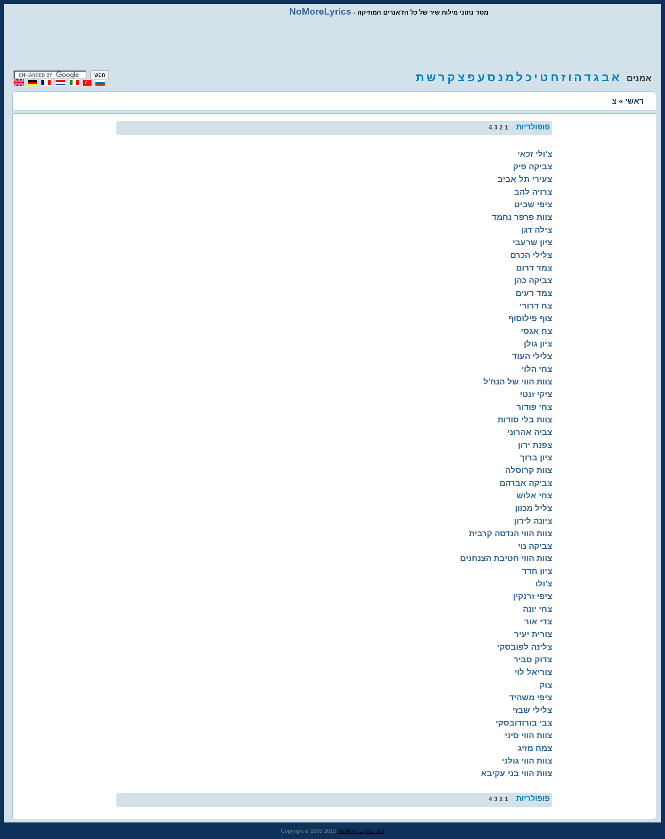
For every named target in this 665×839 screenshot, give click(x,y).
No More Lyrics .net (360, 831)
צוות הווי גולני (527, 761)
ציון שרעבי (532, 242)
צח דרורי (535, 305)
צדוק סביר (533, 659)
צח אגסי (536, 331)
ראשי (634, 101)
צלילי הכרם (531, 255)
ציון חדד (537, 571)
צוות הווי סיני (528, 735)
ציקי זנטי (536, 394)
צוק (545, 685)
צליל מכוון (533, 508)
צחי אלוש (534, 495)
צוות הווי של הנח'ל (517, 381)
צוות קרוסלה (528, 470)
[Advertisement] (332, 44)
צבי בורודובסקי (524, 723)
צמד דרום (534, 268)
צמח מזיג (535, 748)
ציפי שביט (533, 204)
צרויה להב (533, 192)
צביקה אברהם (525, 483)
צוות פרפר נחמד (522, 217)
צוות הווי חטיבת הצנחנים (506, 558)
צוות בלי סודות (525, 419)
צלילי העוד (532, 356)
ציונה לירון (533, 521)
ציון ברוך (536, 457)
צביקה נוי (535, 546)
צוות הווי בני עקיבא (516, 773)
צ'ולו (544, 583)
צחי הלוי (536, 369)
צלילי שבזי (532, 710)
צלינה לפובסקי (524, 647)
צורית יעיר (533, 634)
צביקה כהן (533, 280)
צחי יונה (537, 609)
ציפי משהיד (530, 697)
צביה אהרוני (529, 432)
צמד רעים (534, 293)
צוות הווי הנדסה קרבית (510, 533)
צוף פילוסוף (530, 318)
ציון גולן (538, 343)
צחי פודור (534, 407)
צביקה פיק (532, 166)
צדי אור (538, 621)
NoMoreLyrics (320, 11)
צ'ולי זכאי (534, 154)
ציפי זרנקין (532, 596)
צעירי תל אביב (525, 179)
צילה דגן (536, 230)
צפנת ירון (535, 445)
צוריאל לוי (533, 672)
